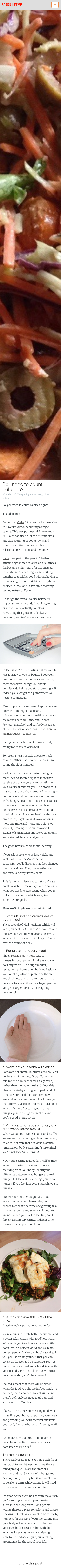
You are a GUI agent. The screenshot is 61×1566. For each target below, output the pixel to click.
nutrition (7, 497)
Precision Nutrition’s (22, 955)
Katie (6, 558)
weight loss (43, 494)
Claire (20, 522)
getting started (29, 494)
